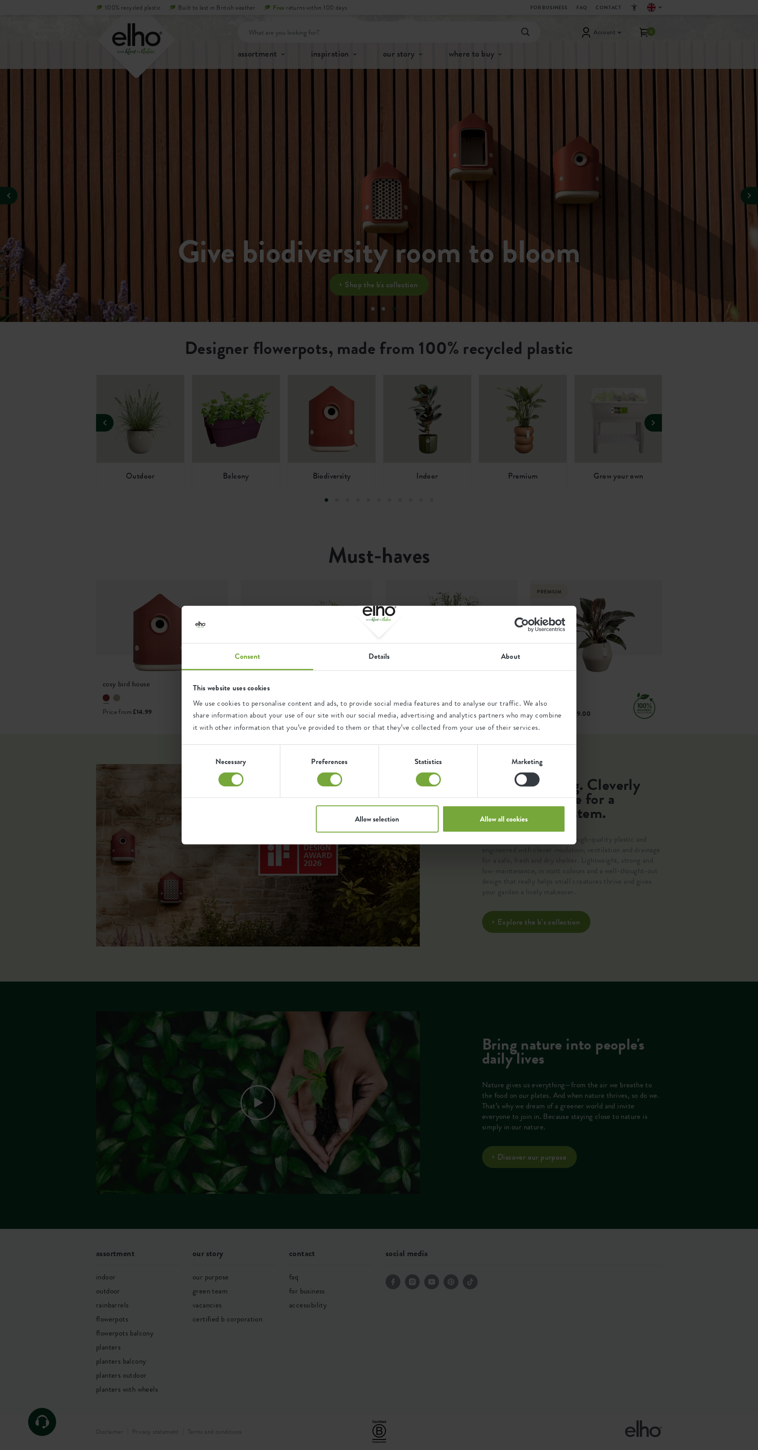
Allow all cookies (504, 819)
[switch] (329, 779)
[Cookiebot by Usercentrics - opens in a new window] (527, 624)
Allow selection (377, 819)
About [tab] (510, 656)
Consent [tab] (248, 656)
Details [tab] (379, 656)
